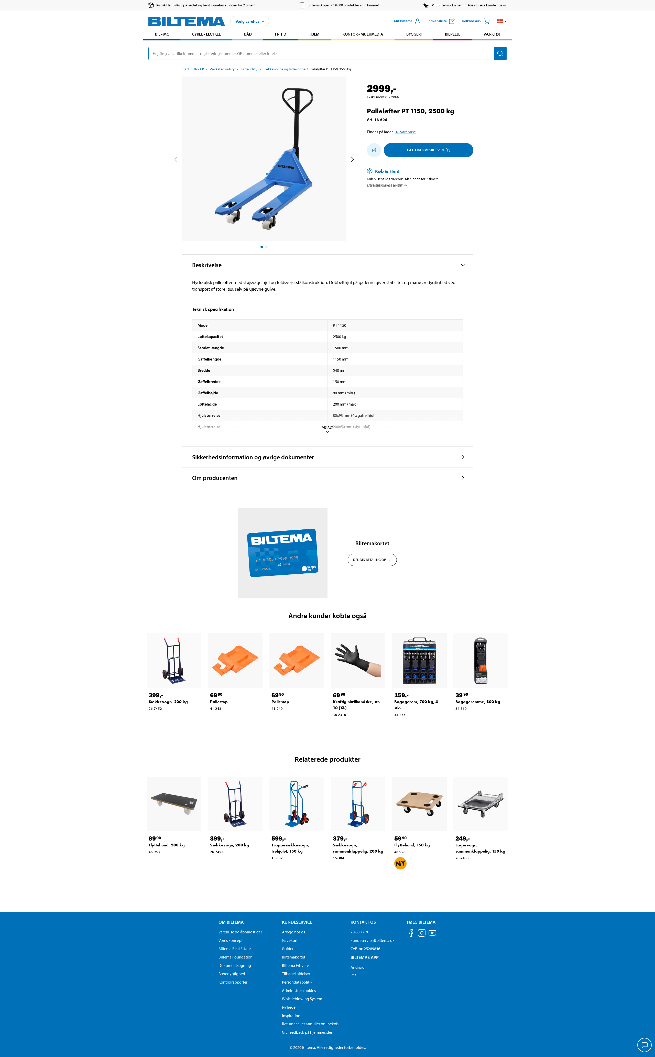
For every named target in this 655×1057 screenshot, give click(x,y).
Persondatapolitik (297, 982)
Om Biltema (231, 922)
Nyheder (289, 1007)
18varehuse (405, 131)
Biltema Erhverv (295, 965)
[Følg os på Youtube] (432, 935)
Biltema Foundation (236, 957)
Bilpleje (452, 34)
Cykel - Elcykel (206, 34)
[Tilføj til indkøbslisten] (374, 150)
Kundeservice (297, 922)
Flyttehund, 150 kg (412, 845)
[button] (502, 21)
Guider (287, 948)
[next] (352, 160)
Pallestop (219, 701)
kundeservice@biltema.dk (373, 940)
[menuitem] (161, 34)
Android (358, 967)
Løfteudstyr (250, 69)
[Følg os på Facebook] (411, 934)
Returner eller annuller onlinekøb (310, 1023)
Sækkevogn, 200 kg (168, 701)
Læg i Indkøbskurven (425, 150)
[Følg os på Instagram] (422, 934)
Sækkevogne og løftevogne (284, 69)
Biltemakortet (293, 957)
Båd (248, 34)
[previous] (176, 160)
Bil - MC (162, 34)
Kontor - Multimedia (363, 34)
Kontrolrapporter (233, 982)
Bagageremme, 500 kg (477, 701)
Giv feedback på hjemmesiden (307, 1032)
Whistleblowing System (302, 998)
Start (185, 69)
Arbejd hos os (293, 931)
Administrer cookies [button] (299, 990)
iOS (353, 975)
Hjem (314, 34)
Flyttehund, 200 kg (167, 845)
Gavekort (290, 940)
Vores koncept (231, 940)
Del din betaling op (369, 559)
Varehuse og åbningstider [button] (240, 931)
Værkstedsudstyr (223, 69)
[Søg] (500, 53)
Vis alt (327, 427)
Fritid (280, 34)
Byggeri (414, 34)
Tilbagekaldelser (296, 973)
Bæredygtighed (232, 973)
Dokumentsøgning (235, 965)
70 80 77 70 (360, 931)
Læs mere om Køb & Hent (385, 185)
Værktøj (492, 34)
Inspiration (291, 1015)
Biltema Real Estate (235, 948)
